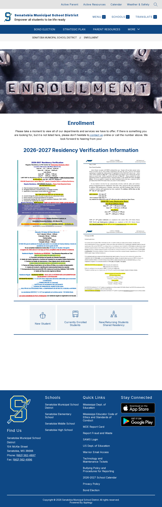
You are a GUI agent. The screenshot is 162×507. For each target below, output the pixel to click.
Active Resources (94, 4)
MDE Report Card (93, 426)
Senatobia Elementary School (58, 415)
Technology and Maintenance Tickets (95, 460)
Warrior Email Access (96, 452)
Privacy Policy (91, 483)
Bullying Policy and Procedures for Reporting (98, 469)
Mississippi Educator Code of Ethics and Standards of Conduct (100, 417)
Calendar (116, 4)
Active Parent (69, 4)
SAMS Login (90, 439)
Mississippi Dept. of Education (94, 406)
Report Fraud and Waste (97, 433)
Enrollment (91, 37)
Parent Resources (106, 29)
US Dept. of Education (96, 445)
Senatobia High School (59, 429)
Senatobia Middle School (60, 423)
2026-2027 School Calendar (100, 477)
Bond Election (44, 29)
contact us (96, 135)
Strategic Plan (74, 29)
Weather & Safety (138, 4)
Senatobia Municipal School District (54, 37)
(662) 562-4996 (22, 459)
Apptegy (87, 502)
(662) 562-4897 (26, 455)
